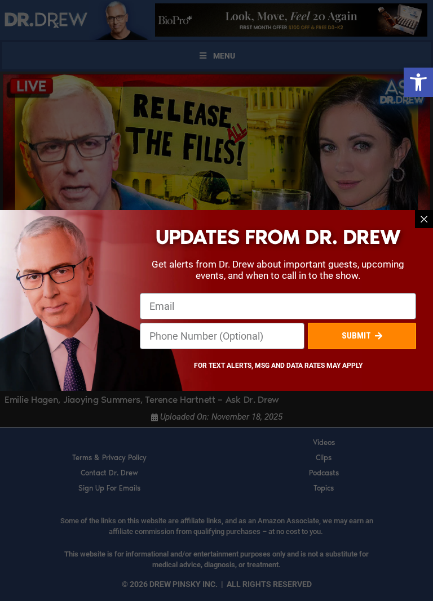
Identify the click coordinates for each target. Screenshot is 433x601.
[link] (418, 82)
